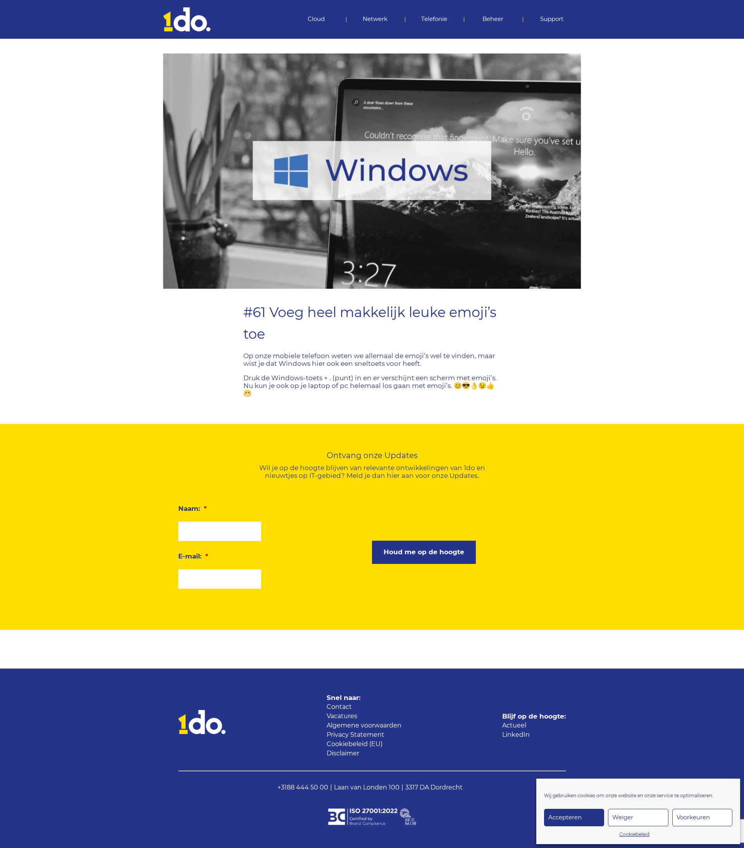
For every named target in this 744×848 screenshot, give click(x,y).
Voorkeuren (693, 817)
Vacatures (342, 716)
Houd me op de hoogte (424, 552)
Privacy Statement (355, 735)
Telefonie (434, 19)
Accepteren (565, 817)
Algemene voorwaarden (364, 725)
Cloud (316, 19)
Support (551, 19)
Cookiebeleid (634, 834)
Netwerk (375, 19)
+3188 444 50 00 (302, 787)
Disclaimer (343, 753)
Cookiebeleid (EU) (354, 744)
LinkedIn (516, 735)
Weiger (622, 817)
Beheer (492, 19)
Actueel (514, 725)
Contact (339, 707)
